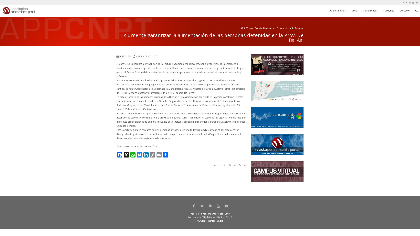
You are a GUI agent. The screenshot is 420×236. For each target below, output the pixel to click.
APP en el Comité (146, 56)
